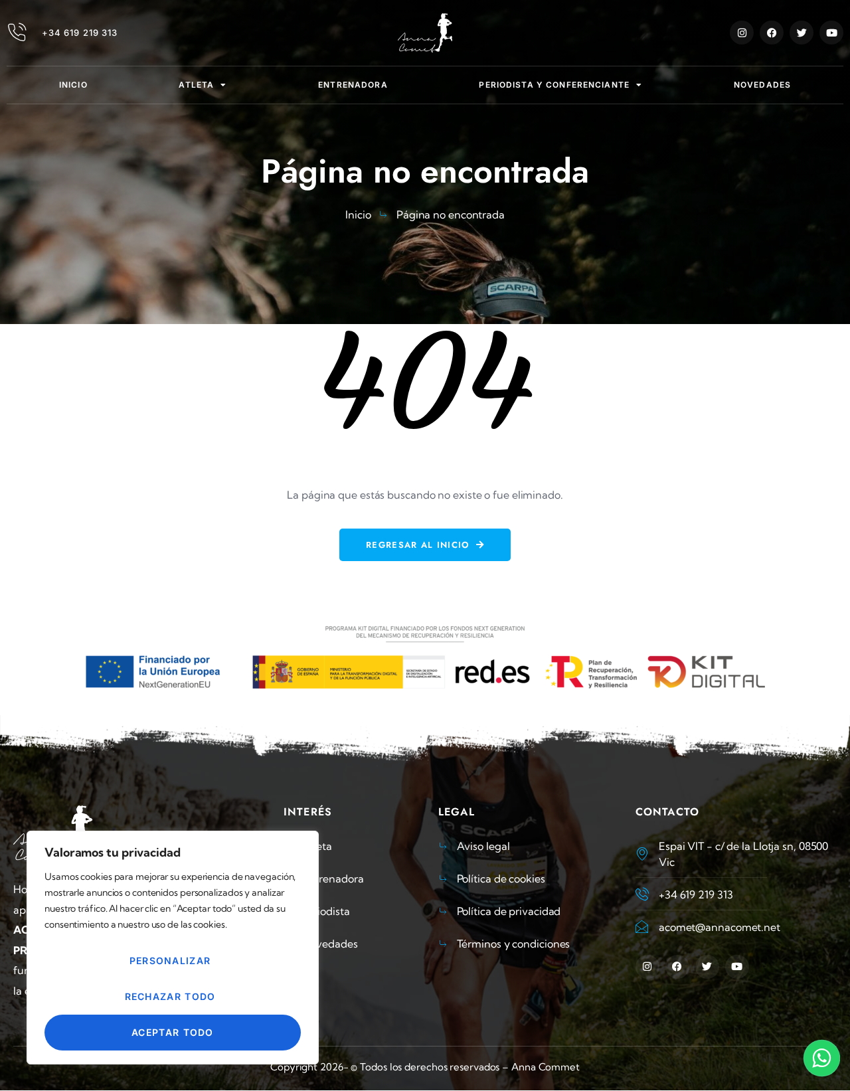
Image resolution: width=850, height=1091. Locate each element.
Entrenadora (352, 85)
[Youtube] (831, 32)
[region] (173, 947)
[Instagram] (742, 32)
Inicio (73, 85)
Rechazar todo (170, 996)
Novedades (762, 85)
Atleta (196, 85)
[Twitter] (801, 32)
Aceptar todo (172, 1032)
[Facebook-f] (772, 32)
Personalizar (170, 960)
